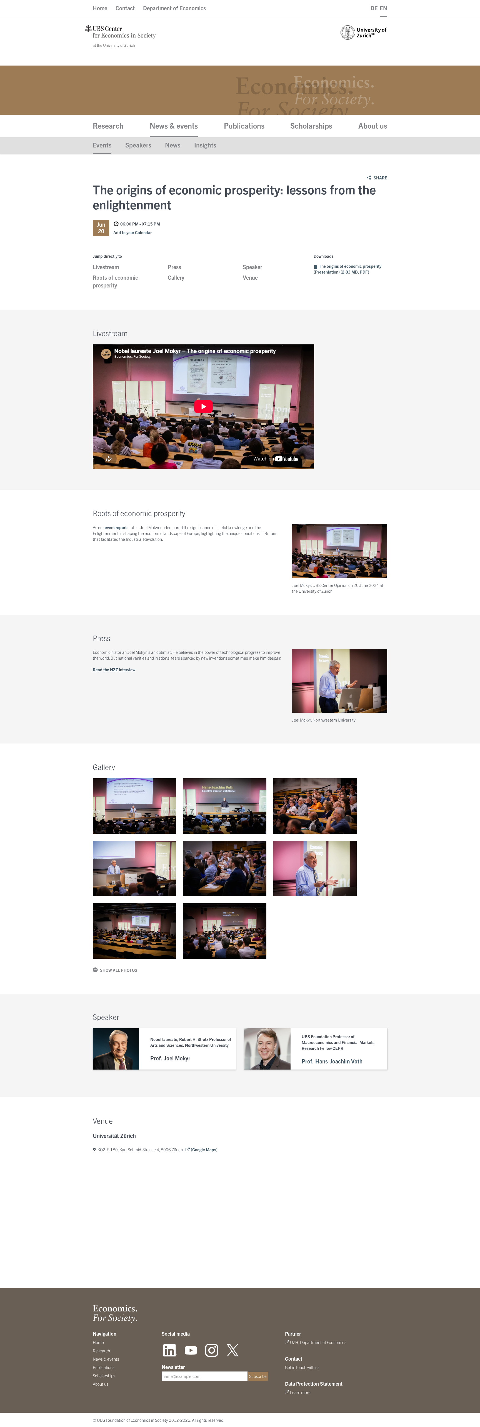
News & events (174, 125)
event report (116, 527)
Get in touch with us (302, 1367)
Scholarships (311, 125)
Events (102, 145)
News (172, 145)
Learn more (300, 1392)
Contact (125, 7)
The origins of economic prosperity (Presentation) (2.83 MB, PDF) (347, 268)
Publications (244, 125)
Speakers (138, 145)
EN (383, 7)
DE (374, 7)
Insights (205, 145)
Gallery (176, 277)
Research (108, 125)
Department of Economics (174, 7)
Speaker (252, 266)
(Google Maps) (204, 1149)
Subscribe (258, 1376)
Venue (250, 277)
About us (372, 125)
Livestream (106, 266)
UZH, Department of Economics (318, 1342)
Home (100, 7)
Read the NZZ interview (114, 669)
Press (174, 266)
